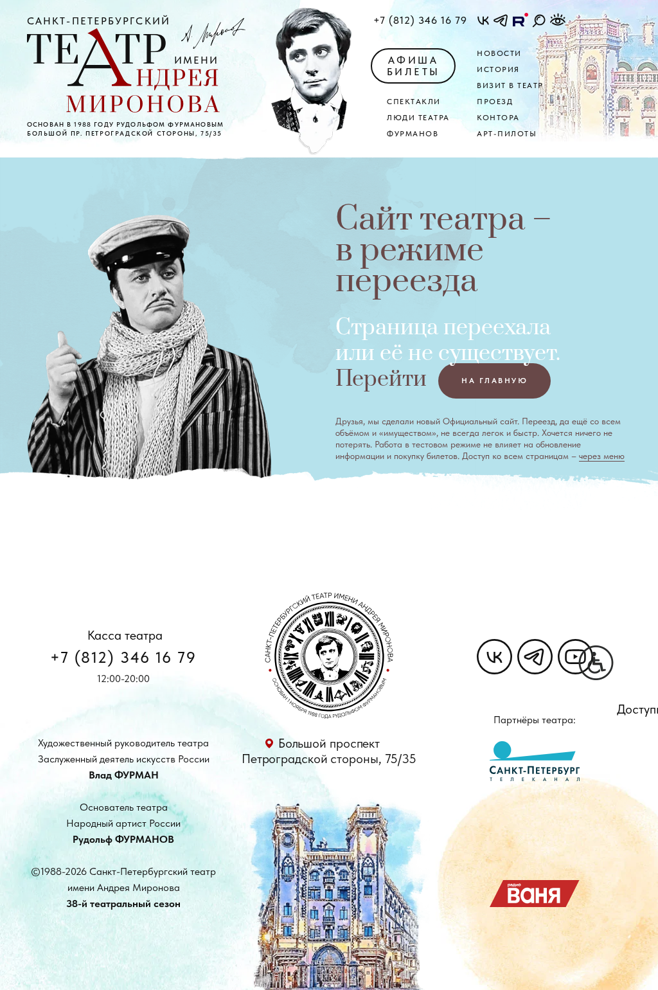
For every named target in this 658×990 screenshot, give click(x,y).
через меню (602, 456)
